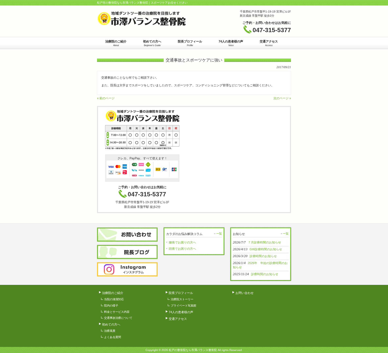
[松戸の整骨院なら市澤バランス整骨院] (141, 24)
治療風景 (109, 330)
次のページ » (282, 98)
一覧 (219, 233)
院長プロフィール (181, 293)
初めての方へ (111, 324)
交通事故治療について (118, 317)
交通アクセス (178, 318)
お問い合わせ (244, 293)
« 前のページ (106, 98)
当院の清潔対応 (114, 299)
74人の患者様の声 (181, 312)
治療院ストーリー (182, 299)
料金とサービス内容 (117, 311)
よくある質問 (112, 337)
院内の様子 (111, 305)
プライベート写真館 (183, 305)
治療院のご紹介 (112, 293)
